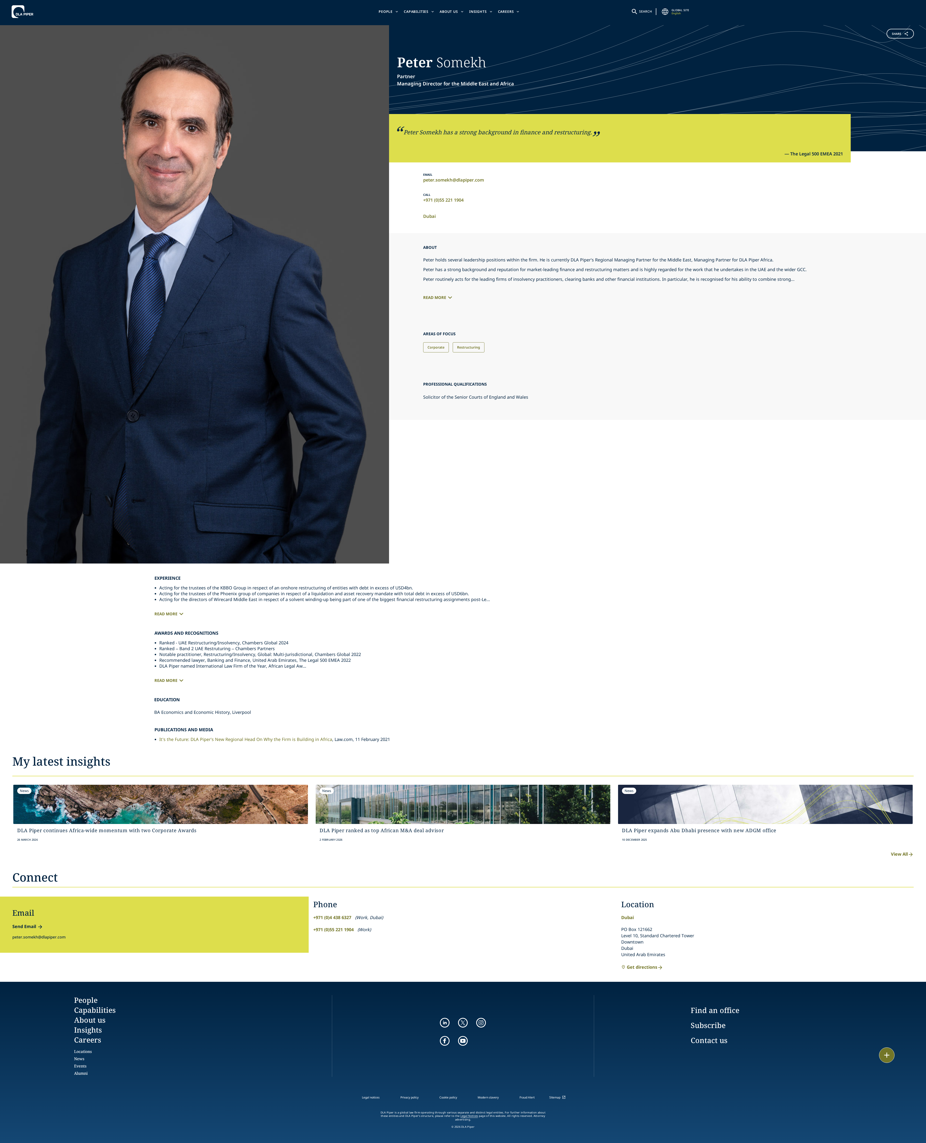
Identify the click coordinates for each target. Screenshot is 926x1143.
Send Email (24, 926)
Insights (478, 11)
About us (449, 11)
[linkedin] (445, 1023)
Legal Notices (469, 1116)
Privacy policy (409, 1097)
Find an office (715, 1010)
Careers (506, 11)
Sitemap (554, 1097)
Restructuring (468, 347)
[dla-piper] (24, 12)
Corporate (436, 347)
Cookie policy (448, 1097)
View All (899, 854)
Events (80, 1066)
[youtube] (463, 1041)
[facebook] (445, 1041)
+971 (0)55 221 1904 (443, 200)
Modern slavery (488, 1097)
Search (645, 11)
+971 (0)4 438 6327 (332, 917)
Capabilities (416, 11)
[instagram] (481, 1023)
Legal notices (371, 1097)
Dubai (429, 216)
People (386, 11)
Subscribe (708, 1025)
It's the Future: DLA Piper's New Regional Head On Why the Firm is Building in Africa (245, 739)
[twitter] (463, 1023)
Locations (83, 1051)
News (79, 1058)
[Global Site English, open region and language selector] (665, 11)
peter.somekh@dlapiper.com (453, 180)
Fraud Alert (527, 1097)
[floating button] (887, 1055)
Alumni (81, 1073)
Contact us (709, 1040)
